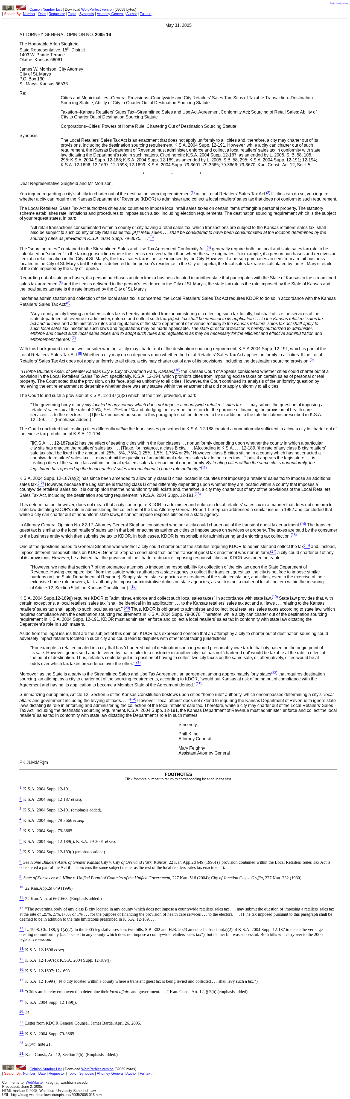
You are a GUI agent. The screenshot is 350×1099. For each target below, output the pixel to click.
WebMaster (34, 1082)
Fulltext (145, 14)
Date (42, 14)
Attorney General (110, 14)
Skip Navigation (339, 3)
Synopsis (86, 14)
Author (131, 14)
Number (29, 14)
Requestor (57, 14)
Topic (72, 14)
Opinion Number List (46, 9)
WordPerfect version (97, 9)
